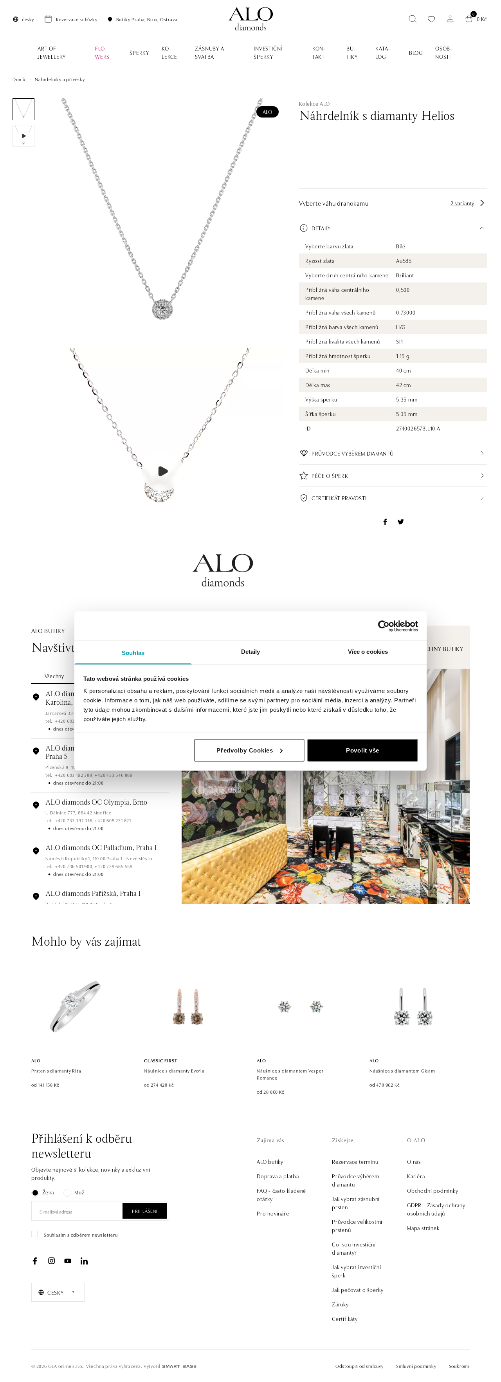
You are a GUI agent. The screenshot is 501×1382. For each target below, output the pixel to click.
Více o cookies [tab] (368, 651)
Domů (19, 79)
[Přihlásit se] (450, 19)
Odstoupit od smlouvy (359, 1365)
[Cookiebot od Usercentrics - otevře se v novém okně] (384, 626)
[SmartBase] (179, 1366)
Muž (79, 1192)
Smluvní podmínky (416, 1365)
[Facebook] (34, 1260)
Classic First (160, 1060)
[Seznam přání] (431, 19)
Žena (48, 1192)
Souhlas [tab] (133, 652)
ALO (267, 112)
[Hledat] (412, 19)
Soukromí (459, 1365)
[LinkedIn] (84, 1260)
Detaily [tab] (250, 651)
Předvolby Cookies (244, 750)
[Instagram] (51, 1260)
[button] (393, 228)
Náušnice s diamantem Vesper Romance (290, 1074)
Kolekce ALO (314, 103)
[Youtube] (67, 1260)
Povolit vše (362, 750)
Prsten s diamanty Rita (56, 1070)
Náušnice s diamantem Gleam (402, 1070)
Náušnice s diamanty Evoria (174, 1070)
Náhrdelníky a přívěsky (60, 79)
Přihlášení (145, 1210)
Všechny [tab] (54, 676)
